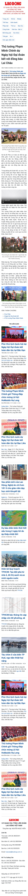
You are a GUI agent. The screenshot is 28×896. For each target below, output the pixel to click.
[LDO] (14, 334)
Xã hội (13, 19)
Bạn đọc (20, 26)
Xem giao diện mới (8, 40)
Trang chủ (6, 19)
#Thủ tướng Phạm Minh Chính (13, 318)
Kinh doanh (14, 22)
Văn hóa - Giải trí (17, 29)
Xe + (11, 36)
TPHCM (19, 590)
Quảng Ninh (5, 406)
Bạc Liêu (4, 449)
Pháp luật (5, 26)
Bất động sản (7, 33)
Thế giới (5, 36)
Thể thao (5, 22)
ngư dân (18, 671)
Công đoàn (6, 29)
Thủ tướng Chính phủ (16, 71)
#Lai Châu (7, 314)
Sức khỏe (16, 33)
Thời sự (13, 26)
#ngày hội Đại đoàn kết (11, 316)
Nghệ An (4, 497)
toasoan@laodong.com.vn (14, 852)
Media (19, 19)
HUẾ (2, 667)
